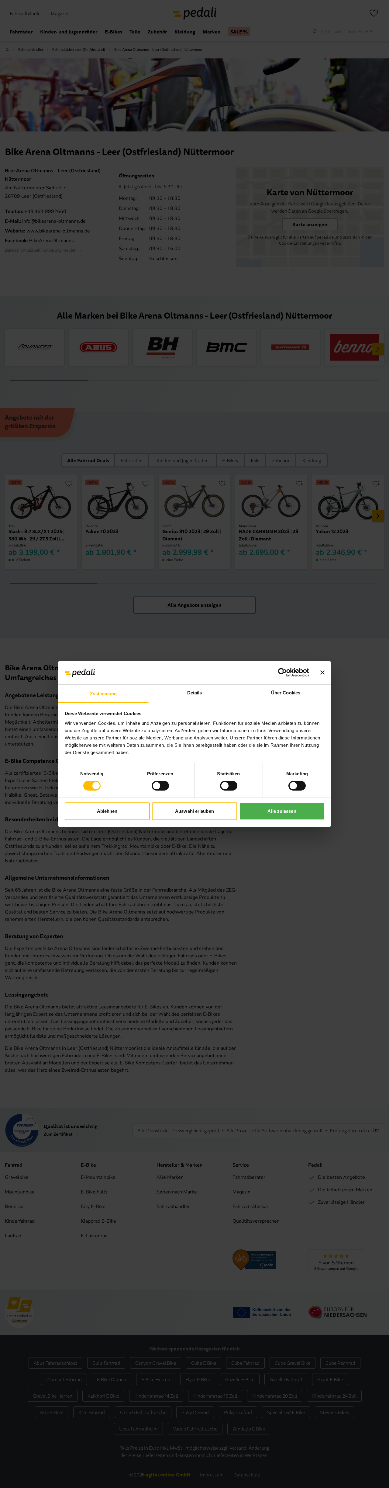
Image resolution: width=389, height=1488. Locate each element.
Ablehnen (107, 811)
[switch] (160, 786)
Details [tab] (194, 692)
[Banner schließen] (322, 672)
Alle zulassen (281, 811)
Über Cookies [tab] (285, 692)
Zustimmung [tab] (103, 693)
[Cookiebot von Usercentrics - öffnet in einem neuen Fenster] (282, 672)
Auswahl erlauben (194, 811)
